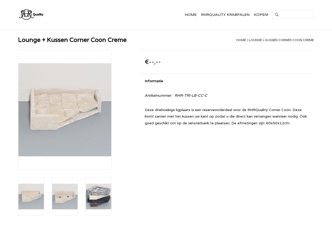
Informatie (154, 81)
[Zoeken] (276, 14)
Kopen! (261, 14)
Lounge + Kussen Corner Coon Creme (281, 40)
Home (191, 14)
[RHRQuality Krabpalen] (42, 14)
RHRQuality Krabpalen (225, 14)
